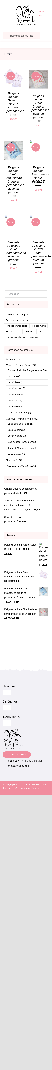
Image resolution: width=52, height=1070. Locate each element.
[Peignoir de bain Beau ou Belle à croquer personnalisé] (13, 70)
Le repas (12, 376)
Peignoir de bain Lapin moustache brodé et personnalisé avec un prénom (15, 180)
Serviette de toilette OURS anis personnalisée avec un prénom (41, 252)
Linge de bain (15, 406)
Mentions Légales (30, 788)
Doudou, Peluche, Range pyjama (25, 370)
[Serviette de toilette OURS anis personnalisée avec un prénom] (38, 217)
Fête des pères (13, 331)
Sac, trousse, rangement (20, 442)
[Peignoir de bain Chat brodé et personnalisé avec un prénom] (38, 70)
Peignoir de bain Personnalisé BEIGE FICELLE (40, 174)
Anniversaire (12, 314)
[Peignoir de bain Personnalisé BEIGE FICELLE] (38, 142)
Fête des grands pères (16, 326)
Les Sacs (12, 400)
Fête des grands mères (17, 320)
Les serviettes (15, 436)
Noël (40, 331)
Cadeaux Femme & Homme (20, 419)
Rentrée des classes (15, 337)
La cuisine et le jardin (19, 424)
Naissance (29, 331)
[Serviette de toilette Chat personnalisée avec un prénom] (13, 217)
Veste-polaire (14, 454)
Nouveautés (12, 460)
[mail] (48, 793)
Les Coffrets (14, 382)
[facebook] (38, 793)
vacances (34, 337)
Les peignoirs (15, 430)
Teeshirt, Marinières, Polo (21, 448)
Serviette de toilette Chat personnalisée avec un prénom (16, 251)
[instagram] (43, 793)
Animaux (10, 359)
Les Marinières (15, 394)
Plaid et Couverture (18, 412)
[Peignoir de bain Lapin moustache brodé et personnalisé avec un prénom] (13, 142)
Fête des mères (38, 326)
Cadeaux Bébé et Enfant (18, 365)
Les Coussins (15, 388)
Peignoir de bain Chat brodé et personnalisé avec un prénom (40, 106)
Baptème (26, 314)
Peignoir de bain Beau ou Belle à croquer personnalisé (15, 102)
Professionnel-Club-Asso (19, 466)
